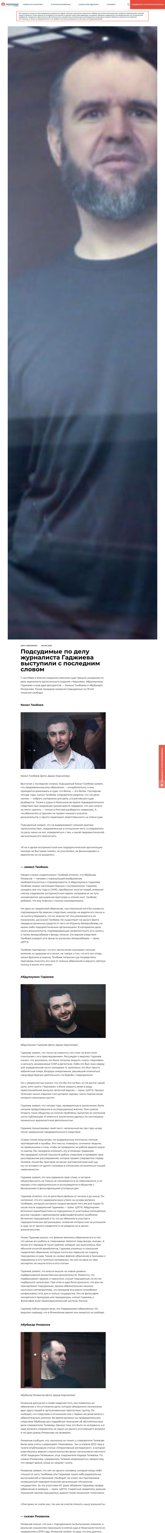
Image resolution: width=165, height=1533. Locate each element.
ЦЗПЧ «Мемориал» (29, 646)
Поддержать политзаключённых (147, 4)
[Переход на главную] (10, 4)
